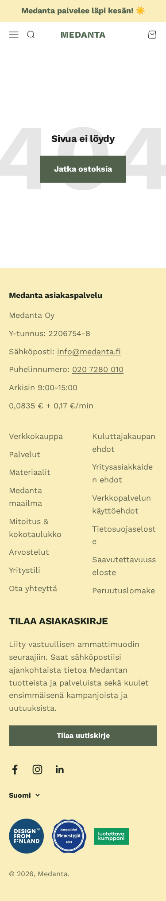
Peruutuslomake (123, 590)
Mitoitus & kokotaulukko (35, 528)
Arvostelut (29, 551)
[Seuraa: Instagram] (37, 770)
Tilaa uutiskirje (83, 735)
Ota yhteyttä (33, 588)
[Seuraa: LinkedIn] (60, 770)
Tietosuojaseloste (124, 535)
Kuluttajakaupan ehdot (123, 442)
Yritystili (24, 570)
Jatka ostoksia (83, 168)
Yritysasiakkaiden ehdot (122, 473)
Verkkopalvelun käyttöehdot (121, 504)
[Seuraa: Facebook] (15, 770)
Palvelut (24, 454)
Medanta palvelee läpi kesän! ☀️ (83, 10)
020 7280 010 (98, 369)
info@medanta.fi (89, 351)
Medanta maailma (25, 497)
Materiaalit (29, 472)
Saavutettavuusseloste (124, 566)
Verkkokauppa (36, 436)
